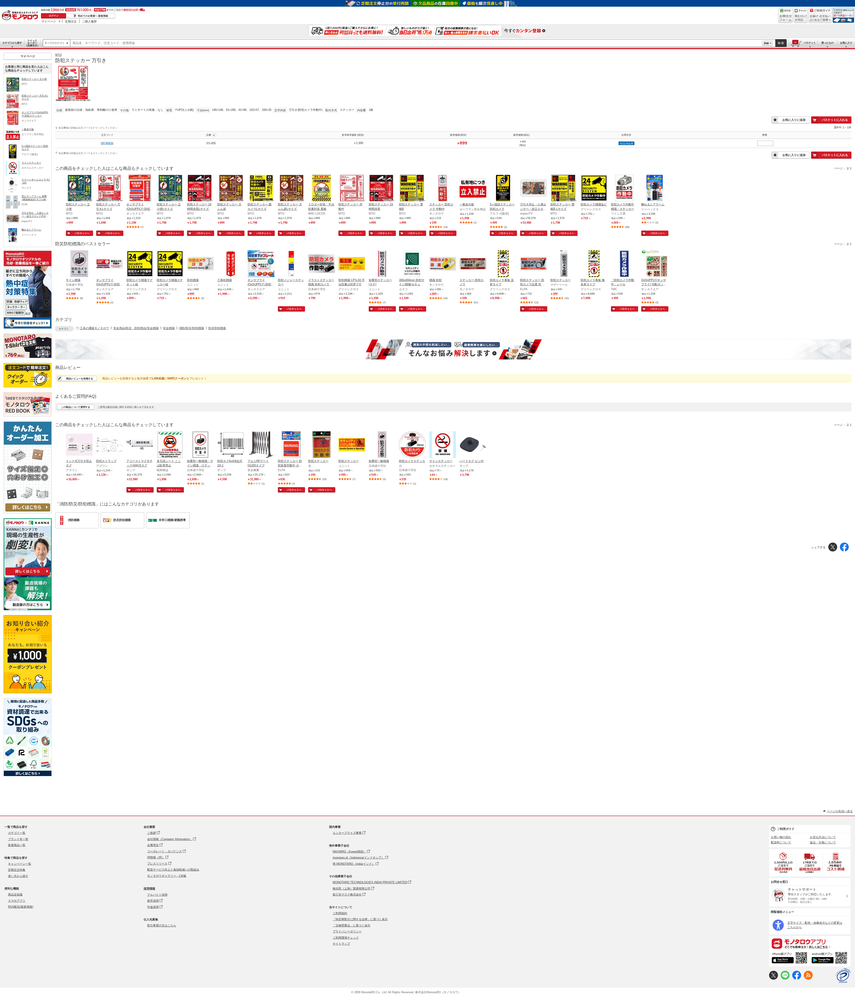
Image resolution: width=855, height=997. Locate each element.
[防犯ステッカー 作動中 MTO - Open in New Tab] (351, 188)
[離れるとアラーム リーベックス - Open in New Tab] (654, 188)
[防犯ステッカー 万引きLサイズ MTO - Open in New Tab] (109, 188)
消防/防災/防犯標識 (191, 328)
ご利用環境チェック (346, 937)
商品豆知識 (15, 894)
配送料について (781, 842)
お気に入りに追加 (794, 120)
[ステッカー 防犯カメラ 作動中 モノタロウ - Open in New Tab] (442, 188)
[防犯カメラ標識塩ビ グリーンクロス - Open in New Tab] (594, 188)
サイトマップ (341, 943)
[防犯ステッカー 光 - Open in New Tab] (321, 445)
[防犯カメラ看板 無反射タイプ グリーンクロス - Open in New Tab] (594, 264)
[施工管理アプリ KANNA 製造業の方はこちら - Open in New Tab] (28, 609)
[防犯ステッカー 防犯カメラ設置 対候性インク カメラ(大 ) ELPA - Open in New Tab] (533, 264)
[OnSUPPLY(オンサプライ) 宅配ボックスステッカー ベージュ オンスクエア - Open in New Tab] (654, 264)
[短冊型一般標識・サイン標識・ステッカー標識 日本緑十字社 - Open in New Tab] (200, 445)
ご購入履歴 (89, 21)
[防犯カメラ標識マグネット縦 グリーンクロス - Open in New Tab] (139, 264)
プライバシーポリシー (347, 931)
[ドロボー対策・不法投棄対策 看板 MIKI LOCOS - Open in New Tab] (321, 188)
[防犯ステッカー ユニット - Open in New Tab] (351, 445)
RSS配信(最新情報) (20, 906)
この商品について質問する (75, 407)
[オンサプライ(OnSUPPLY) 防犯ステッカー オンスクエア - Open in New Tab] (139, 188)
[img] (21, 16)
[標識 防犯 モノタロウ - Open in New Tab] (442, 264)
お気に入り (846, 42)
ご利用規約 (340, 913)
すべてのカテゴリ (54, 43)
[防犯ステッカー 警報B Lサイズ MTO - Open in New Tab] (563, 188)
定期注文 (71, 21)
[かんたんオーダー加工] (28, 512)
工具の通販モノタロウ (94, 328)
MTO (58, 55)
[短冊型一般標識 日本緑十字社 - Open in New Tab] (382, 445)
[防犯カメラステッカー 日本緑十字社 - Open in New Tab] (412, 445)
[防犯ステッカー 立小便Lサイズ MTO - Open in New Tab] (170, 188)
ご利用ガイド (785, 829)
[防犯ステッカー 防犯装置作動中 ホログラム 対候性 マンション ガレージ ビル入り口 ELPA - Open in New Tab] (291, 445)
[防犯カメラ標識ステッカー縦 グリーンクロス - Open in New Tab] (170, 264)
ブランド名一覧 (18, 839)
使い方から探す (18, 876)
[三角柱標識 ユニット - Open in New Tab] (230, 264)
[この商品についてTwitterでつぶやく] (773, 978)
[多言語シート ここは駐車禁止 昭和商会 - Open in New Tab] (170, 445)
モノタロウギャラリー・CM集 (166, 875)
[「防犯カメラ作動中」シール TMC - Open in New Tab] (624, 264)
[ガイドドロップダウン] (820, 18)
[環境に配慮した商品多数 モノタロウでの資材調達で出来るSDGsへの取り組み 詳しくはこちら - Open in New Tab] (28, 775)
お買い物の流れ (781, 837)
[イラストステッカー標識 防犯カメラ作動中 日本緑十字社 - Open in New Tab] (321, 264)
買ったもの (827, 42)
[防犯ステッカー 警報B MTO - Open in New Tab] (412, 188)
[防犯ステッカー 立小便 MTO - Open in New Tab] (79, 188)
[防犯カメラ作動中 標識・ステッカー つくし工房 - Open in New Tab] (624, 188)
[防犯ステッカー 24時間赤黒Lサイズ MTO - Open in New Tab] (200, 188)
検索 (781, 43)
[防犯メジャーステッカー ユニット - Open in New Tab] (291, 264)
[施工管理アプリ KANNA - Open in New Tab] (28, 575)
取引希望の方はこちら (161, 925)
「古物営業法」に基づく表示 (351, 925)
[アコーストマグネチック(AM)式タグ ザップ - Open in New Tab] (139, 445)
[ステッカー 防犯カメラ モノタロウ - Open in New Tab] (473, 264)
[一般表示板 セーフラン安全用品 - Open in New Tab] (473, 188)
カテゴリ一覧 (16, 833)
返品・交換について (823, 842)
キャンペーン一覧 (19, 863)
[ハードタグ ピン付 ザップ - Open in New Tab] (473, 445)
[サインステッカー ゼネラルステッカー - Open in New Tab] (442, 445)
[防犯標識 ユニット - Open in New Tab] (200, 264)
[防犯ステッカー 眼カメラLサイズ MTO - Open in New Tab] (261, 188)
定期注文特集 (16, 869)
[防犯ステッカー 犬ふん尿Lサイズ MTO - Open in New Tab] (291, 188)
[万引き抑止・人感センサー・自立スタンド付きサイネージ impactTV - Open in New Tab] (533, 188)
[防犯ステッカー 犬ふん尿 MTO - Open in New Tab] (230, 188)
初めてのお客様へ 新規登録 (93, 15)
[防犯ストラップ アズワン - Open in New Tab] (109, 445)
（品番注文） (32, 43)
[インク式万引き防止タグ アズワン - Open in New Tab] (79, 445)
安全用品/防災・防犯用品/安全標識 (136, 328)
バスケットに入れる (835, 120)
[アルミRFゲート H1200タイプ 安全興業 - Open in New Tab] (261, 445)
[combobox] (416, 43)
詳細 (766, 43)
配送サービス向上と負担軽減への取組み (173, 869)
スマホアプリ (16, 900)
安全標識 (169, 328)
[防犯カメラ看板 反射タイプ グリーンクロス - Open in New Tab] (503, 264)
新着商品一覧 (16, 845)
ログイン (54, 15)
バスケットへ (82, 233)
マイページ (48, 21)
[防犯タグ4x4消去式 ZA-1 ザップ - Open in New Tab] (230, 445)
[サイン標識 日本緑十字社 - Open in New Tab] (79, 264)
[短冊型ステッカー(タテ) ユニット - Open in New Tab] (382, 264)
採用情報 (149, 888)
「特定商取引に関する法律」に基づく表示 (360, 919)
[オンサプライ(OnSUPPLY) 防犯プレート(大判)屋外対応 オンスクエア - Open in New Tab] (109, 264)
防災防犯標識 (217, 328)
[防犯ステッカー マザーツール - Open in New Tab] (563, 264)
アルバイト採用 (157, 894)
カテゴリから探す (12, 42)
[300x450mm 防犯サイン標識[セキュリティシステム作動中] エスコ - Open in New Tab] (412, 264)
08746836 (107, 143)
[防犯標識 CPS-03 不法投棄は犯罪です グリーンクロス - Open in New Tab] (351, 264)
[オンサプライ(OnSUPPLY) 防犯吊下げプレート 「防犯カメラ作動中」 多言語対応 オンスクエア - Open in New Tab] (261, 264)
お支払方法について (823, 837)
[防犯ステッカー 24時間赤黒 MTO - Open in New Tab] (382, 188)
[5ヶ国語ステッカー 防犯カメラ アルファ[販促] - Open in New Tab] (503, 188)
